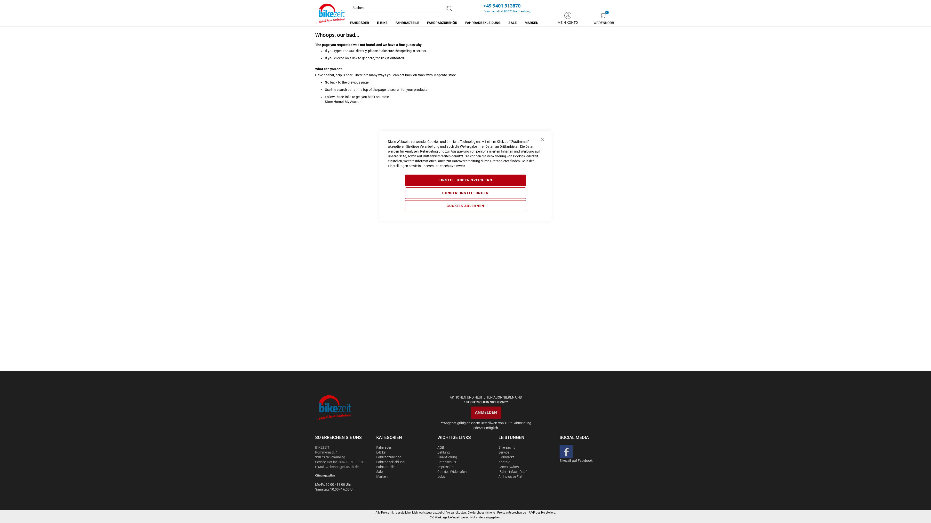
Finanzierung (447, 457)
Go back (331, 82)
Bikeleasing (506, 447)
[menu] (444, 22)
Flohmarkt (506, 457)
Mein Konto (568, 22)
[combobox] (397, 8)
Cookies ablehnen (465, 206)
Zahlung (443, 452)
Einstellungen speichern (465, 180)
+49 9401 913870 (502, 6)
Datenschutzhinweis (449, 166)
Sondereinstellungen (465, 193)
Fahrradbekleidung (390, 462)
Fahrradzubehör (388, 457)
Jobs (441, 476)
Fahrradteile (385, 467)
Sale (379, 472)
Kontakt (504, 462)
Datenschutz (447, 462)
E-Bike (380, 452)
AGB (440, 447)
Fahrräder (383, 447)
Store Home (334, 102)
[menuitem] (359, 22)
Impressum (445, 467)
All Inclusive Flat (510, 476)
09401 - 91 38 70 (351, 462)
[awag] (345, 407)
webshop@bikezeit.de (342, 467)
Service (503, 452)
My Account (354, 102)
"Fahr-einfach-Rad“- (513, 472)
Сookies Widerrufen (452, 472)
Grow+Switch (508, 467)
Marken (382, 476)
